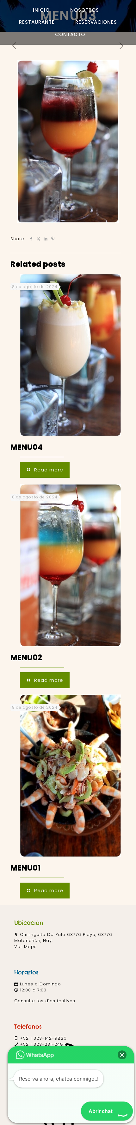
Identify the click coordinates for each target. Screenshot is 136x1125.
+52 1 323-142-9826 (43, 1038)
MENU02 (26, 657)
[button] (122, 1054)
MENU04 (26, 447)
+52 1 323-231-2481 (42, 1044)
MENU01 (25, 868)
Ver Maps (25, 947)
